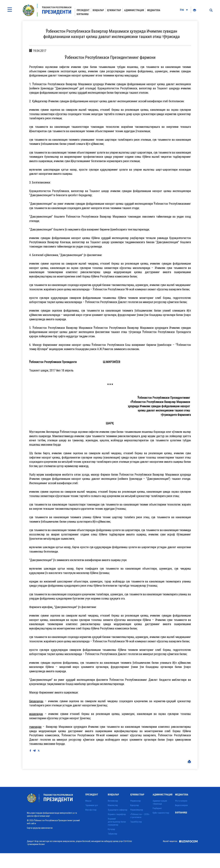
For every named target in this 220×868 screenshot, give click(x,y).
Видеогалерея (181, 805)
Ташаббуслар (136, 821)
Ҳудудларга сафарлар (117, 809)
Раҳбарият (157, 808)
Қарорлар (134, 805)
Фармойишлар (136, 809)
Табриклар (112, 833)
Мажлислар (113, 805)
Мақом (88, 800)
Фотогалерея (181, 800)
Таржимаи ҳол (91, 805)
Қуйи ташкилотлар (161, 812)
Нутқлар (111, 829)
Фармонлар (135, 800)
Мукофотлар (91, 809)
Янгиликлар (113, 800)
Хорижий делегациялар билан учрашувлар (117, 821)
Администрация (134, 10)
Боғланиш (83, 14)
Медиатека (153, 10)
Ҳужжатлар (114, 10)
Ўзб (182, 9)
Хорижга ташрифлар (117, 814)
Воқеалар (98, 10)
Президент (83, 10)
